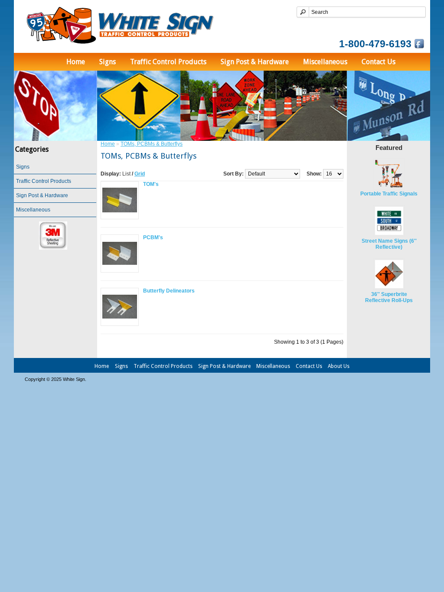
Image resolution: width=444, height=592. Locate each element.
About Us (338, 366)
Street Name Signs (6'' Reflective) (389, 244)
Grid (139, 174)
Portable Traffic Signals (389, 194)
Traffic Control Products (168, 62)
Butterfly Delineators (169, 291)
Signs (107, 62)
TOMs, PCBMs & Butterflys (152, 144)
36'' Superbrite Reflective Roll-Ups (389, 297)
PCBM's (153, 237)
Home (75, 62)
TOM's (151, 184)
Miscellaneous (325, 62)
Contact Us (378, 62)
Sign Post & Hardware (255, 62)
